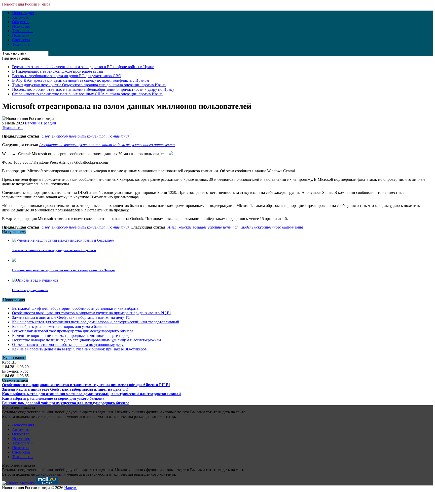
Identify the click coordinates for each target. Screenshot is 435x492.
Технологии (22, 31)
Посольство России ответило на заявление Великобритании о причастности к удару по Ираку (93, 89)
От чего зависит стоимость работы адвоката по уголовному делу (68, 344)
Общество (20, 22)
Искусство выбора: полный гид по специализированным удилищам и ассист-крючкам (86, 340)
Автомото (20, 17)
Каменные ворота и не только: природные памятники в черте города (71, 335)
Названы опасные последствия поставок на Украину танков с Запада (63, 270)
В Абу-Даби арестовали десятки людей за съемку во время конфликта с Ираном (80, 80)
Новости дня (23, 13)
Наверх (70, 487)
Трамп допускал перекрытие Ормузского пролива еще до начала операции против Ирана (89, 85)
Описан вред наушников (30, 290)
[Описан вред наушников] (35, 280)
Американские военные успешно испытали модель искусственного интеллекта (107, 145)
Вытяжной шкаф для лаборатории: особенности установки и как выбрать (75, 308)
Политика (20, 35)
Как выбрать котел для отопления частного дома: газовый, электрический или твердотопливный (95, 322)
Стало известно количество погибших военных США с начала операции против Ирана (87, 94)
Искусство (21, 26)
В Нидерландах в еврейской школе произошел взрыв (57, 71)
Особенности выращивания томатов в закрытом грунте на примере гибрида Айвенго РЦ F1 (91, 313)
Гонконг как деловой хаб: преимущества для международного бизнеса (72, 331)
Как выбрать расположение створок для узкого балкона (59, 326)
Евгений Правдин (40, 123)
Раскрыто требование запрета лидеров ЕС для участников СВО (66, 76)
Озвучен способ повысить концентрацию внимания (85, 136)
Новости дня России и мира (26, 4)
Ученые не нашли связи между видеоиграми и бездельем (54, 250)
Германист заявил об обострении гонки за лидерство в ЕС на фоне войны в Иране (83, 67)
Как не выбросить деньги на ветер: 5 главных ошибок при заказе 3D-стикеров (79, 349)
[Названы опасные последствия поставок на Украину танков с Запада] (14, 260)
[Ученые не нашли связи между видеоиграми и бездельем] (63, 240)
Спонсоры (21, 40)
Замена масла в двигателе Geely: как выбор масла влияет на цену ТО (71, 317)
